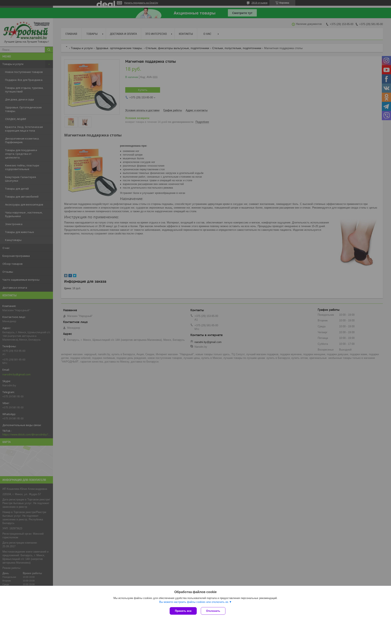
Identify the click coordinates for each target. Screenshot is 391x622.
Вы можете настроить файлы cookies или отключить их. (194, 601)
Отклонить (213, 610)
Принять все (183, 610)
